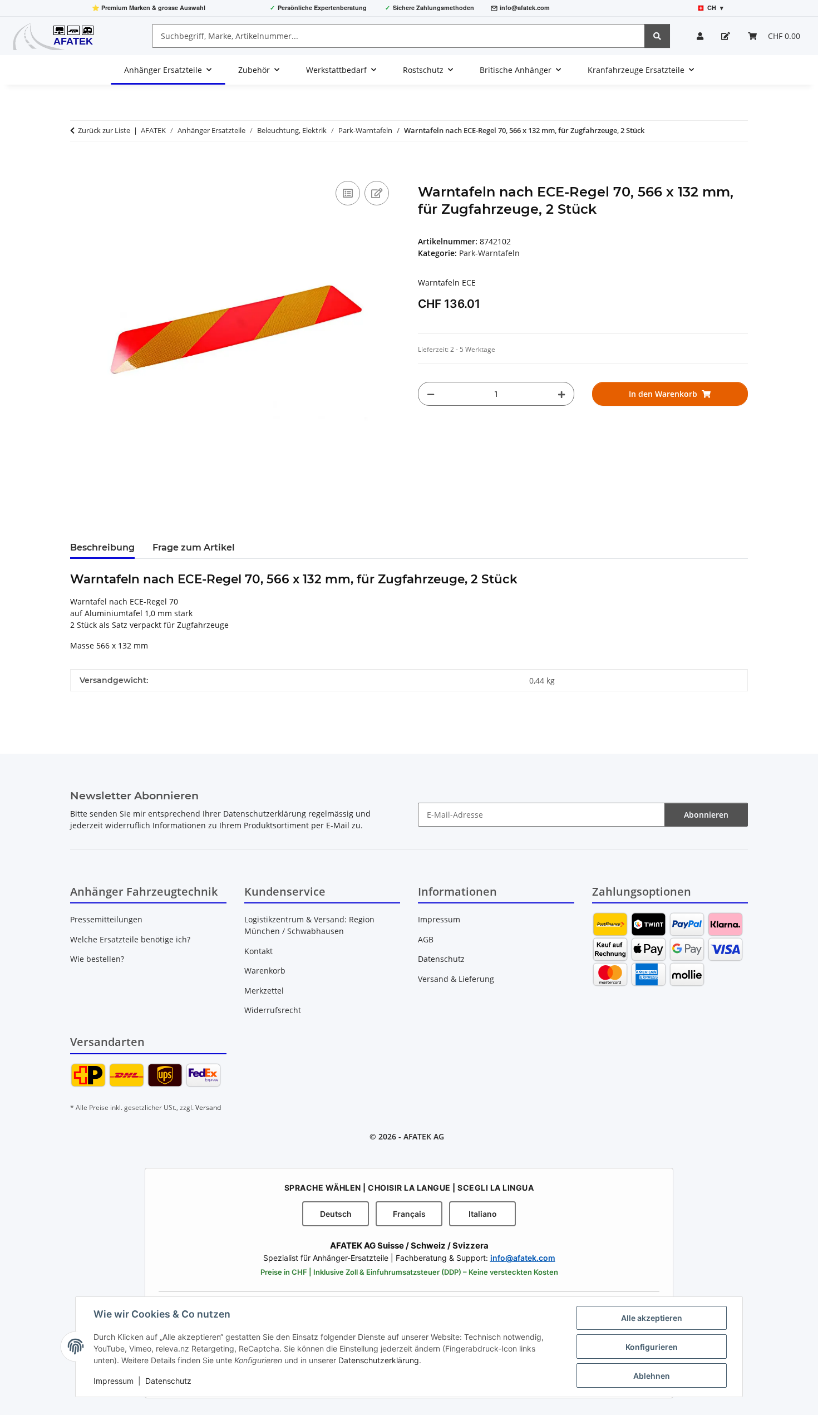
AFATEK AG (423, 1136)
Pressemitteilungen (106, 919)
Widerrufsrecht (272, 1010)
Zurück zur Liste (104, 130)
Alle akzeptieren (651, 1318)
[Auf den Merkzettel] (376, 193)
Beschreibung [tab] (102, 547)
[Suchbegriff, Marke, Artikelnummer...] (657, 36)
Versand (208, 1107)
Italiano (483, 1214)
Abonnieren (706, 814)
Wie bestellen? (97, 959)
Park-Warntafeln (489, 253)
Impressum (113, 1380)
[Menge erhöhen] (561, 393)
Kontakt (258, 951)
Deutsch (336, 1214)
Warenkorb (264, 970)
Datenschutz (168, 1380)
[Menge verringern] (430, 393)
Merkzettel (264, 990)
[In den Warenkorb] (79, 166)
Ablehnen (651, 1375)
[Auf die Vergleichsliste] (348, 193)
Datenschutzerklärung (378, 1360)
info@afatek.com (525, 7)
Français (409, 1214)
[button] (700, 36)
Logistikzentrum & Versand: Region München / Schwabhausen (309, 925)
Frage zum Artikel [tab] (193, 547)
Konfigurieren (651, 1347)
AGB (425, 939)
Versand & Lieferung (456, 979)
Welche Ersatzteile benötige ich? (130, 939)
